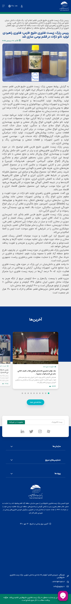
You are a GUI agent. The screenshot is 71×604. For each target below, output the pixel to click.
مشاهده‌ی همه (35, 402)
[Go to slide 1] (49, 393)
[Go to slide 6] (34, 393)
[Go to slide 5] (37, 393)
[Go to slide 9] (25, 393)
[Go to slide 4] (40, 393)
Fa (12, 5)
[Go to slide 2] (46, 393)
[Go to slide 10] (22, 393)
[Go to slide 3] (43, 393)
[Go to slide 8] (28, 393)
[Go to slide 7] (31, 393)
